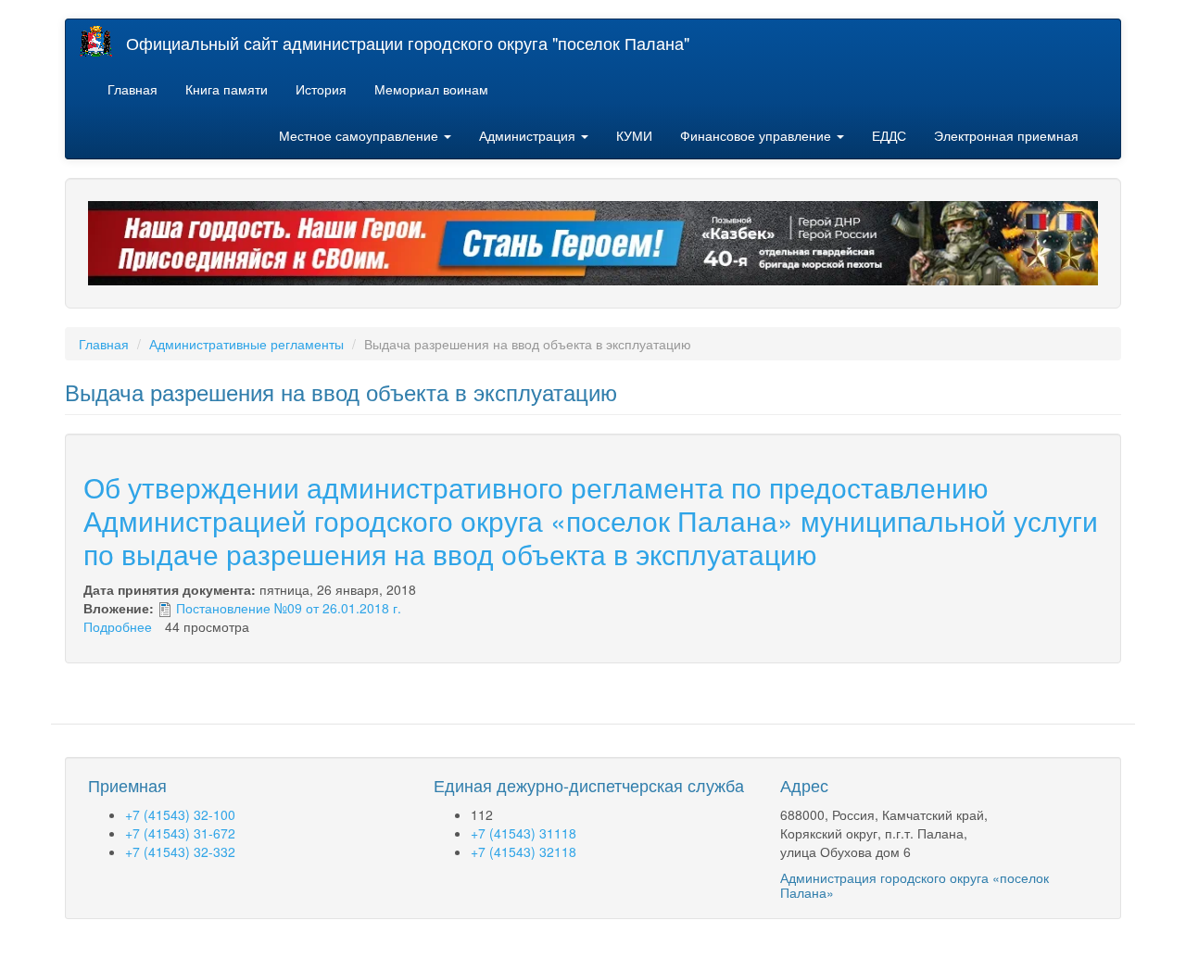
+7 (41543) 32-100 (180, 814)
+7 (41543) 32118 (523, 851)
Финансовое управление (757, 135)
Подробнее (117, 626)
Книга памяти (226, 89)
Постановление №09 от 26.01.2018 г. (288, 608)
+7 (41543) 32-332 (180, 851)
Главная (132, 89)
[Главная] (103, 41)
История (321, 89)
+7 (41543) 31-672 (180, 833)
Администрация (529, 135)
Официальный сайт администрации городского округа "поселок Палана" (407, 43)
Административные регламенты (246, 343)
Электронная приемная (1006, 135)
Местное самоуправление (360, 135)
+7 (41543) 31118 (523, 833)
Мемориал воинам (431, 89)
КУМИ (634, 135)
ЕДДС (889, 135)
